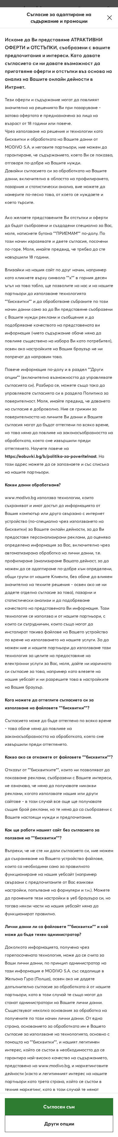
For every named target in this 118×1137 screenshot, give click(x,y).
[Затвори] (109, 17)
